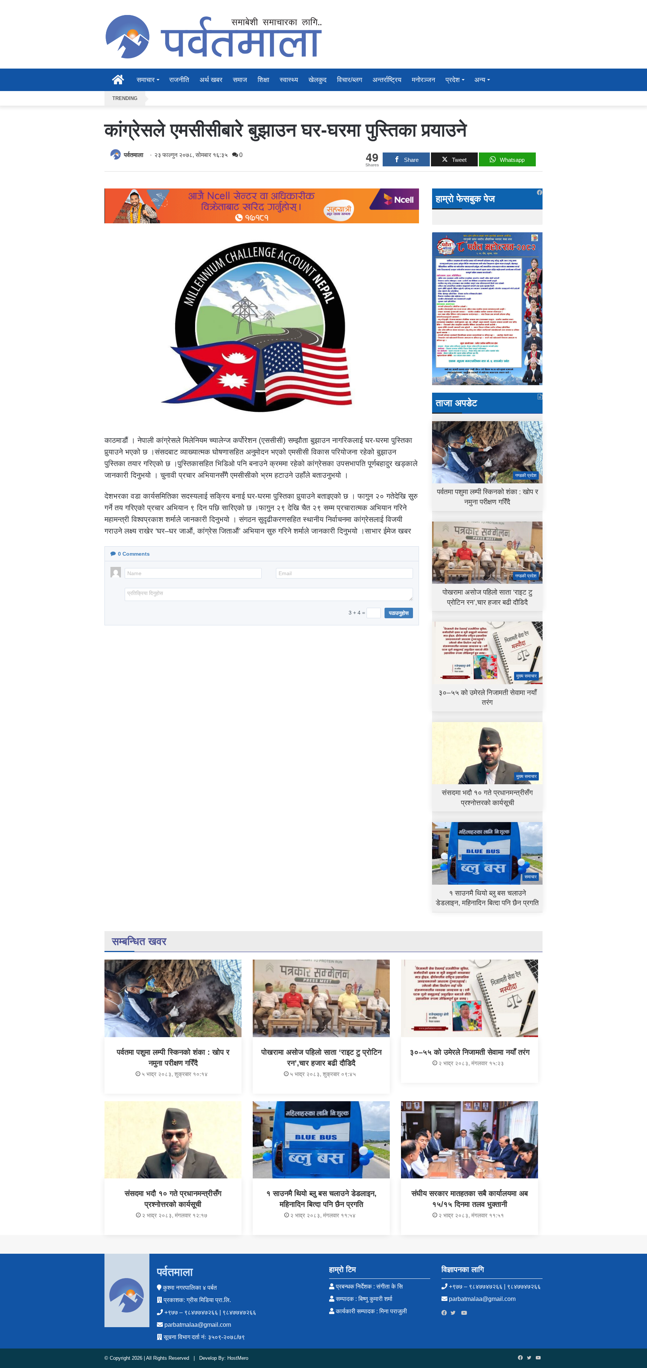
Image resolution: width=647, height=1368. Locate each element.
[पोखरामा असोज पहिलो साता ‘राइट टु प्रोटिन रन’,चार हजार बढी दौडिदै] (321, 998)
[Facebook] (445, 1312)
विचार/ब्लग (349, 80)
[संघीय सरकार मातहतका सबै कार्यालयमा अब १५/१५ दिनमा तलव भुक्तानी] (469, 1139)
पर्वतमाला (133, 155)
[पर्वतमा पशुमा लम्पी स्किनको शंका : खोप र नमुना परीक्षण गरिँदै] (173, 998)
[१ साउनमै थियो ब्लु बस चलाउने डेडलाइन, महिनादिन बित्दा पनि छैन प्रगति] (321, 1139)
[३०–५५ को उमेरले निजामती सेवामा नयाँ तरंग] (469, 998)
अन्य (479, 80)
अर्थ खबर (211, 80)
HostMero (237, 1358)
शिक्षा (263, 80)
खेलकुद (317, 80)
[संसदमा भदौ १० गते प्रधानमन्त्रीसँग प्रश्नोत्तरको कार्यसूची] (173, 1139)
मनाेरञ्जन (423, 80)
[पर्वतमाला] (213, 36)
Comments (134, 554)
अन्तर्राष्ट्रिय (387, 80)
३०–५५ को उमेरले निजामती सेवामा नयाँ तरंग (469, 1052)
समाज (240, 80)
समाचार (146, 80)
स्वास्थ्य (289, 80)
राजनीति (179, 80)
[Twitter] (454, 1312)
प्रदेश (453, 80)
